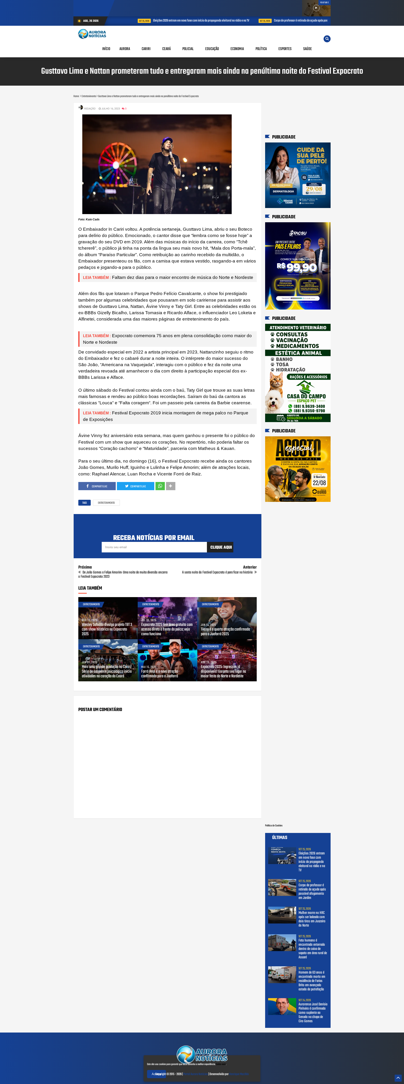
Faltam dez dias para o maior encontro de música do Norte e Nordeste (182, 277)
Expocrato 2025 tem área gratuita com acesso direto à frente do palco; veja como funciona (167, 630)
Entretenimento (106, 503)
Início (106, 49)
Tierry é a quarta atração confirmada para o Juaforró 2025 (225, 632)
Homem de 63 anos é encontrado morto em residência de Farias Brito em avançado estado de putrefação (312, 981)
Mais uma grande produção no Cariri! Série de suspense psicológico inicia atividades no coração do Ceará (107, 672)
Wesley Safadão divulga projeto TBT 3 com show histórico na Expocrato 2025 (107, 630)
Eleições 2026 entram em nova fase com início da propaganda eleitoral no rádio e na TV (183, 20)
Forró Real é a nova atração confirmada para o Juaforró (159, 674)
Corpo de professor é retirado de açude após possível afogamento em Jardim (298, 20)
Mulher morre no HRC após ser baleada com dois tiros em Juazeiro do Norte (312, 919)
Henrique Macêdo (239, 1074)
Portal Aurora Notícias (195, 1074)
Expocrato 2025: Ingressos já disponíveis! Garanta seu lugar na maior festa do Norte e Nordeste (223, 672)
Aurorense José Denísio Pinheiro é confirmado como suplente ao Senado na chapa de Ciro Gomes (313, 1012)
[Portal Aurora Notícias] (202, 1064)
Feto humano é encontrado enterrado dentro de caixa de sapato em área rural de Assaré (313, 949)
